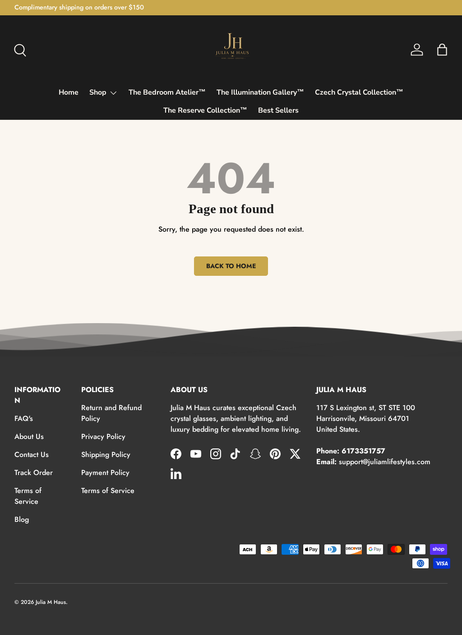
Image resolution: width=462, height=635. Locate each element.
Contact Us (31, 454)
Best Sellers (278, 110)
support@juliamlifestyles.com (384, 462)
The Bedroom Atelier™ (167, 92)
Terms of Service (28, 496)
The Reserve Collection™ (205, 110)
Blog (21, 519)
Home (69, 92)
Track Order (33, 472)
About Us (29, 436)
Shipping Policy (105, 454)
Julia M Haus (51, 602)
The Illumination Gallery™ (260, 92)
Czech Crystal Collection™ (359, 92)
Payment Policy (105, 472)
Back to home (231, 265)
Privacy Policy (103, 436)
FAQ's (23, 418)
